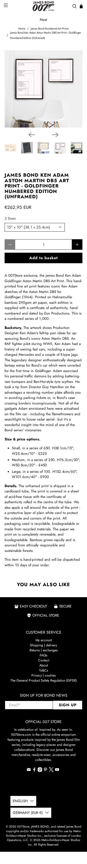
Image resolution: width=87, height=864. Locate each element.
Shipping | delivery (43, 645)
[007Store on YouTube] (57, 770)
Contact (43, 660)
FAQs (43, 655)
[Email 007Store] (29, 770)
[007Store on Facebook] (34, 770)
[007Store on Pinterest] (45, 770)
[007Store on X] (51, 770)
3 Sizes (10, 218)
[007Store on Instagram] (40, 770)
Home (21, 28)
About (43, 665)
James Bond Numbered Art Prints (50, 28)
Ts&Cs (43, 670)
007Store (23, 826)
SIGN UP (68, 705)
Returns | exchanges (43, 650)
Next (43, 19)
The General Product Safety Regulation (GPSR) (43, 680)
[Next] (55, 134)
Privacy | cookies (43, 675)
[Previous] (31, 134)
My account (44, 640)
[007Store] (43, 6)
